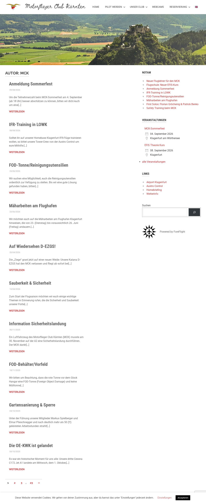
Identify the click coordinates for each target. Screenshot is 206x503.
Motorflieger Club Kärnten (55, 6)
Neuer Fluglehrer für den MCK (163, 81)
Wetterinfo (152, 193)
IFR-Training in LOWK (28, 124)
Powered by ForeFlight (172, 231)
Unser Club (137, 6)
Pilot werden (113, 6)
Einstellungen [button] (165, 497)
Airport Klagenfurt (156, 182)
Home (95, 6)
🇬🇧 (196, 6)
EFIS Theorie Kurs (155, 145)
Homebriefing (154, 189)
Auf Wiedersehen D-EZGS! (32, 246)
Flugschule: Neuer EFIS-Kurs (162, 84)
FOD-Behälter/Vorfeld (28, 364)
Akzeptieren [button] (183, 498)
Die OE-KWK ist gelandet (31, 445)
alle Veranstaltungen (153, 161)
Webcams (158, 6)
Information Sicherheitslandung (37, 323)
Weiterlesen (17, 111)
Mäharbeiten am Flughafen (33, 205)
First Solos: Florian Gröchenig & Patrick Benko (172, 104)
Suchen (146, 205)
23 (31, 482)
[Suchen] (194, 212)
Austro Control (154, 186)
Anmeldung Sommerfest (30, 84)
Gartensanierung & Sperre (32, 405)
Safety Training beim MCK (161, 108)
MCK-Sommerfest (155, 128)
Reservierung (178, 6)
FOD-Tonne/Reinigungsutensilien (38, 165)
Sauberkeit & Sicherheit (30, 283)
